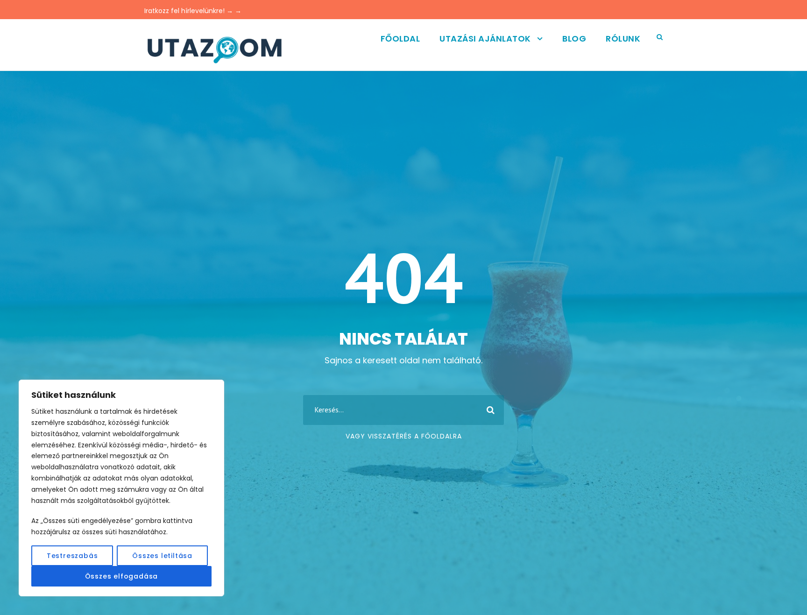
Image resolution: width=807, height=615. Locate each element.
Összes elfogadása (121, 576)
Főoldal (400, 38)
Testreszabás (72, 555)
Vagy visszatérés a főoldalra (404, 436)
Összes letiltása (162, 555)
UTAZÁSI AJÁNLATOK (485, 38)
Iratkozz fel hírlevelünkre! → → (192, 10)
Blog (574, 38)
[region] (121, 488)
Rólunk (623, 38)
